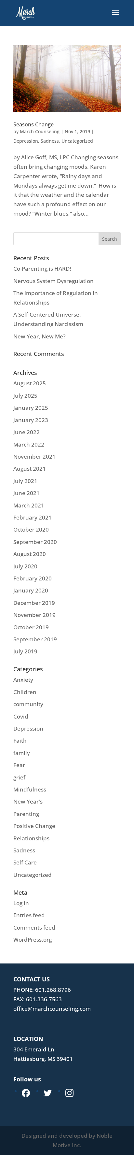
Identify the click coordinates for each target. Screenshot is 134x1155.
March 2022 (28, 444)
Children (24, 692)
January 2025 (30, 407)
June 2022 (26, 432)
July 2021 (25, 481)
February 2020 (32, 578)
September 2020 (35, 542)
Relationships (31, 838)
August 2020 (29, 554)
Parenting (26, 814)
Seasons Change (33, 124)
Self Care (25, 862)
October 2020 (31, 529)
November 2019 (34, 615)
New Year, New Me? (39, 336)
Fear (19, 765)
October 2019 (31, 627)
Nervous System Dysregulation (53, 281)
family (21, 753)
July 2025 (25, 395)
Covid (20, 716)
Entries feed (29, 915)
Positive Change (34, 826)
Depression (25, 141)
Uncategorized (77, 141)
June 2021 (26, 493)
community (28, 704)
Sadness (50, 141)
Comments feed (34, 927)
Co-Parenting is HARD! (42, 268)
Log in (21, 903)
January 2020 (30, 590)
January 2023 (30, 420)
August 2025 (29, 383)
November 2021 (34, 456)
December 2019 (34, 602)
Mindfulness (29, 789)
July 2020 (25, 566)
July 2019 (25, 651)
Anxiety (23, 679)
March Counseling (40, 131)
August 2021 (29, 468)
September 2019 (35, 639)
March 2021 (28, 505)
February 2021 (32, 517)
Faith (20, 740)
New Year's (28, 801)
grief (19, 777)
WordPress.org (32, 939)
